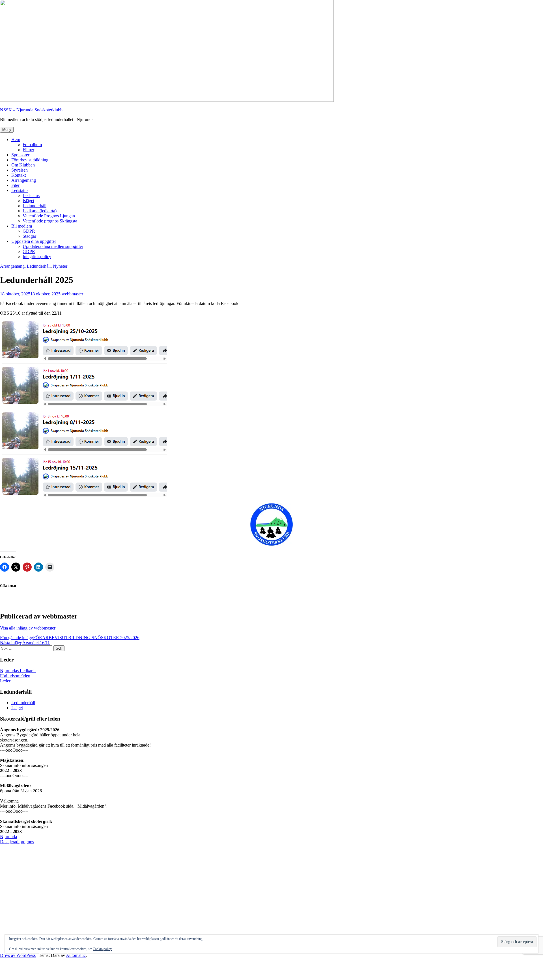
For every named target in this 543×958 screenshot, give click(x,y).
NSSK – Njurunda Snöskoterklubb (31, 109)
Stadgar (29, 236)
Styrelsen (19, 170)
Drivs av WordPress (18, 955)
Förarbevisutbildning (29, 159)
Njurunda (8, 836)
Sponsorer (20, 154)
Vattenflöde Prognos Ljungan (49, 215)
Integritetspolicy (37, 256)
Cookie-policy (102, 949)
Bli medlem (21, 226)
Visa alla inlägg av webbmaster (27, 628)
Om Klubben (23, 165)
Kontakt (18, 175)
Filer (15, 185)
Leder (5, 680)
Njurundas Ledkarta (18, 670)
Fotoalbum (32, 144)
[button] (508, 8)
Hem (15, 139)
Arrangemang (23, 180)
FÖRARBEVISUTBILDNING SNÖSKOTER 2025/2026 (69, 637)
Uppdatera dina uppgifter (33, 241)
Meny (6, 129)
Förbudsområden (15, 675)
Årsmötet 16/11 (25, 642)
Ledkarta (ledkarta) (40, 210)
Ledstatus (19, 190)
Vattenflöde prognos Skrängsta (50, 221)
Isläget (28, 200)
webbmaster (72, 293)
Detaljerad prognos (17, 841)
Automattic (76, 955)
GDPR (29, 231)
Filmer (28, 149)
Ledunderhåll (34, 205)
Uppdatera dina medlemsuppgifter (53, 246)
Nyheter (60, 266)
